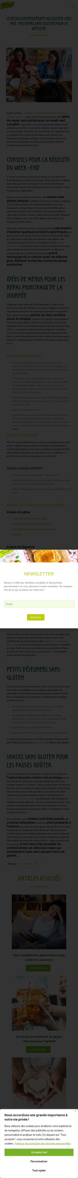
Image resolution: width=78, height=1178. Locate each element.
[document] (39, 589)
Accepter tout (39, 1152)
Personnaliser (39, 1161)
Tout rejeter (39, 1170)
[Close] (75, 1111)
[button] (74, 553)
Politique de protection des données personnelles (43, 1143)
